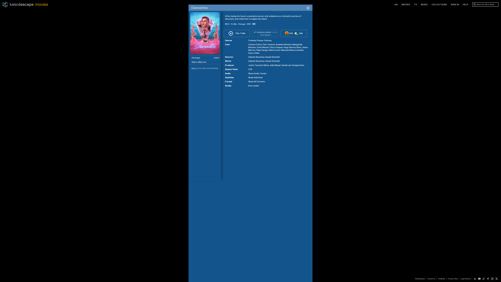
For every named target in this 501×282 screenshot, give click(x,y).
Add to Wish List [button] (199, 62)
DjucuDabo (253, 53)
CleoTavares (269, 44)
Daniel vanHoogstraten (293, 65)
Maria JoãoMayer (272, 65)
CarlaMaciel (263, 47)
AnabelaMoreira (284, 44)
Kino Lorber (253, 85)
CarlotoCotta (255, 44)
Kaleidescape (420, 279)
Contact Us (431, 279)
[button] (205, 58)
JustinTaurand (255, 65)
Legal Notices (465, 279)
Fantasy (268, 40)
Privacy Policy (453, 279)
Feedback (441, 279)
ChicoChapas (276, 47)
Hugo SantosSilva (292, 47)
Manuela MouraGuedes (292, 50)
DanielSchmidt (272, 57)
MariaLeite (274, 50)
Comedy (252, 40)
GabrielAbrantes (256, 57)
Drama (260, 40)
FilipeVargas (262, 50)
